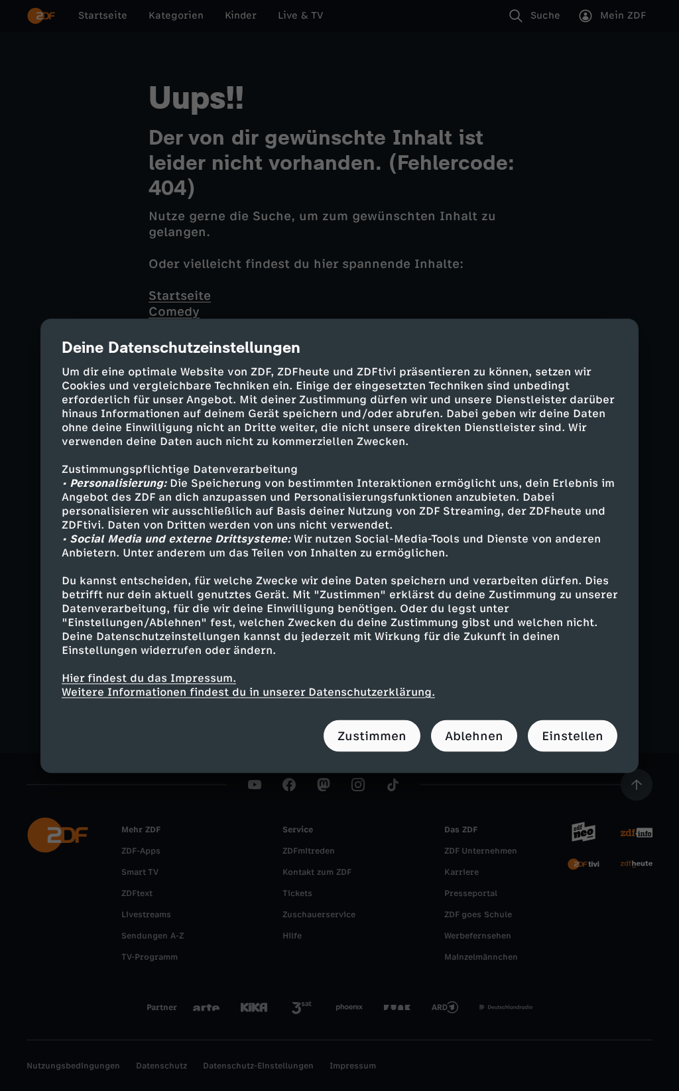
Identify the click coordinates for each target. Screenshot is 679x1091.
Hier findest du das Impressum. (149, 677)
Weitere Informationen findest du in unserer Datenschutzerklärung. (248, 691)
